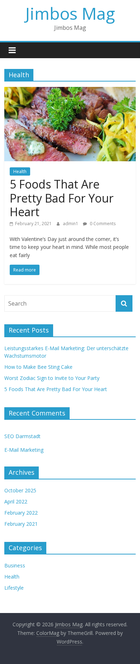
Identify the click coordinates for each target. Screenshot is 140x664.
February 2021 (21, 523)
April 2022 (15, 501)
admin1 (71, 223)
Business (14, 565)
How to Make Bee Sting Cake (38, 366)
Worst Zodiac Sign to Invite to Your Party (51, 378)
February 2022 (21, 512)
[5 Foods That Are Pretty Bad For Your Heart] (70, 91)
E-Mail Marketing (23, 449)
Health (20, 171)
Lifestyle (14, 587)
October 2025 (20, 490)
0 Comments (102, 223)
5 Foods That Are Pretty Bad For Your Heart (61, 197)
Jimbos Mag (70, 13)
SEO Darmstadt (22, 436)
